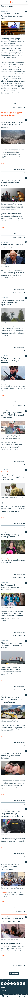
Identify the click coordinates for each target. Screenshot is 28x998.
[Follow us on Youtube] (8, 983)
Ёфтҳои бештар (14, 973)
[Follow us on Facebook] (5, 983)
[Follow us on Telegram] (18, 983)
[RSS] (21, 983)
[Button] (19, 104)
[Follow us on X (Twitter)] (14, 983)
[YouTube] (13, 996)
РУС (19, 996)
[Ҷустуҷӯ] (24, 996)
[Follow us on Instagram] (11, 983)
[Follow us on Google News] (2, 983)
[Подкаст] (24, 983)
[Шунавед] (8, 996)
